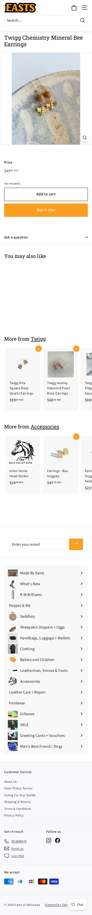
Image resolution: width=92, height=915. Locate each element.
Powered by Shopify (58, 905)
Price (8, 162)
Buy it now (46, 209)
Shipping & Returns (17, 802)
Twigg (38, 338)
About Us (10, 781)
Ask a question (16, 237)
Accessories (45, 426)
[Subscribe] (76, 544)
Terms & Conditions (17, 809)
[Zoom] (84, 137)
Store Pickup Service (18, 788)
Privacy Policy (14, 815)
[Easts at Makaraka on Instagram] (48, 840)
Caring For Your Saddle (20, 795)
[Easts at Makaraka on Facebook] (57, 840)
